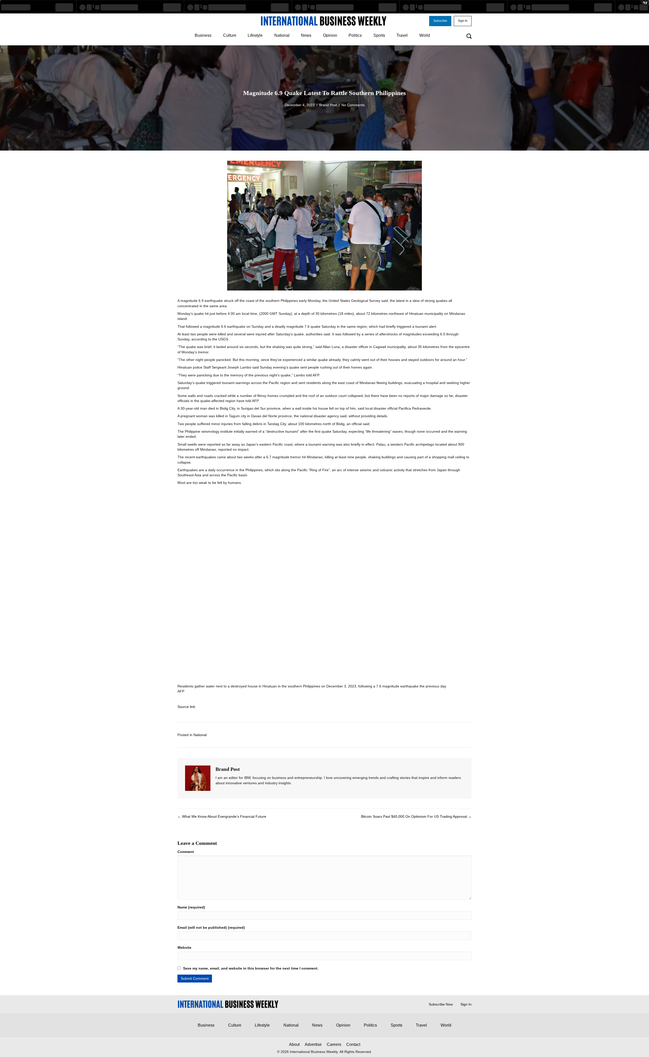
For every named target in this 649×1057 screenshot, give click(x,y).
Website (184, 947)
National (200, 735)
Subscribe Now (441, 1004)
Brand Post (328, 105)
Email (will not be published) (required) (211, 927)
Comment (185, 852)
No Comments (353, 105)
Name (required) (191, 907)
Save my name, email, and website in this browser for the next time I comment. (250, 968)
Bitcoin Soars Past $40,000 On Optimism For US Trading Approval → (416, 816)
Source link (186, 707)
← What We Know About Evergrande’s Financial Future (221, 816)
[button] (440, 21)
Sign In (466, 1004)
